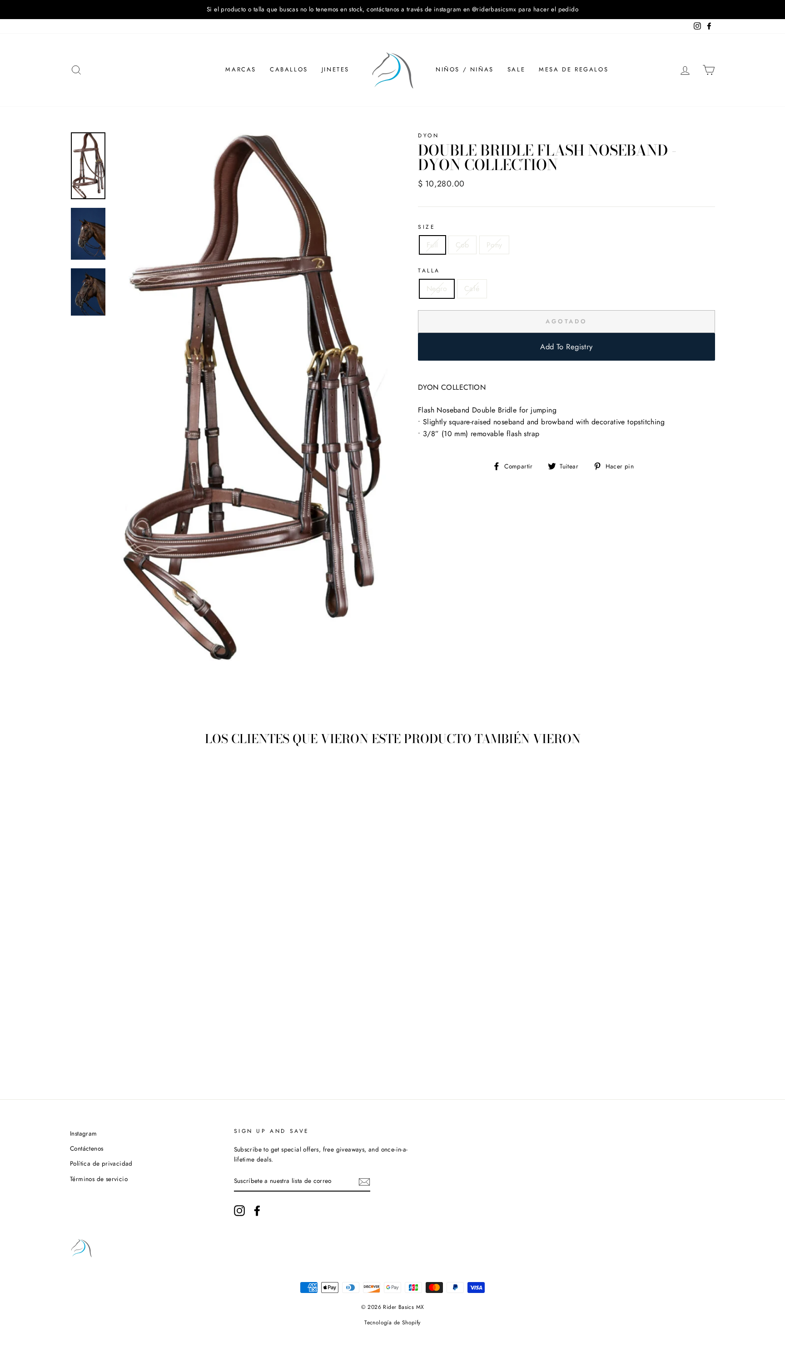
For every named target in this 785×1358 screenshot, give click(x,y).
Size (426, 227)
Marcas (240, 69)
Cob (462, 245)
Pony (494, 245)
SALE (516, 69)
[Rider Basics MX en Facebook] (257, 1210)
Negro (437, 288)
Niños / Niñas (465, 69)
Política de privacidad (101, 1163)
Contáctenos (86, 1148)
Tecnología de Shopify (392, 1322)
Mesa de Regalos (573, 69)
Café (472, 288)
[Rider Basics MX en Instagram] (239, 1210)
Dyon (428, 135)
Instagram (83, 1133)
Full (432, 245)
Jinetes (335, 69)
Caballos (289, 69)
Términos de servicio (99, 1178)
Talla (429, 271)
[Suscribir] (364, 1181)
